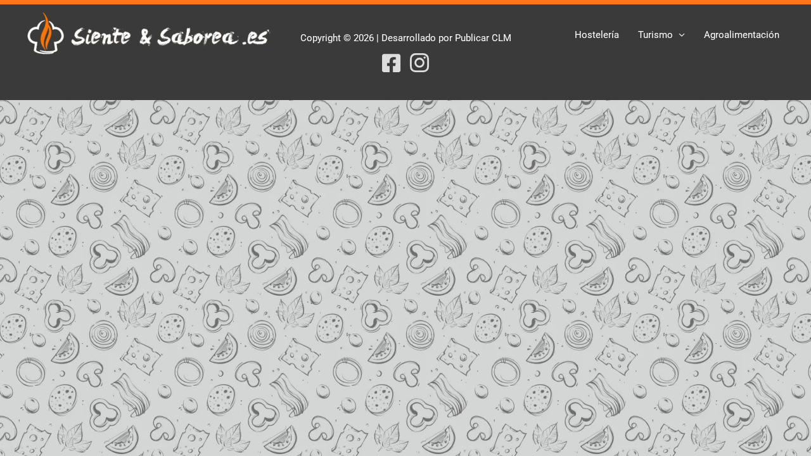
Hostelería (597, 35)
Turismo (655, 35)
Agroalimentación (741, 35)
